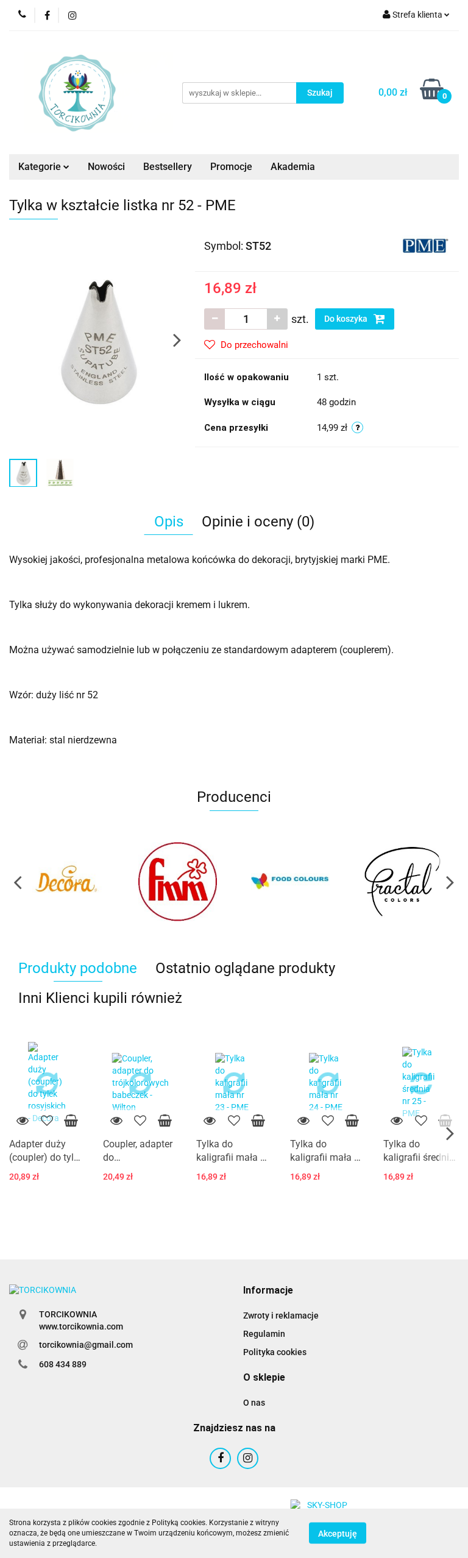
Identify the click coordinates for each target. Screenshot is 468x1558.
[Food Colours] (290, 881)
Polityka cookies (275, 1352)
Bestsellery (167, 166)
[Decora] (65, 881)
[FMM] (178, 881)
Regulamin (264, 1334)
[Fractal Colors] (403, 881)
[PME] (425, 245)
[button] (268, 1291)
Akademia (293, 166)
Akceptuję (337, 1534)
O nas (254, 1403)
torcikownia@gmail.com (86, 1345)
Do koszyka (346, 319)
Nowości (106, 166)
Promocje (231, 166)
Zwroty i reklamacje (281, 1315)
